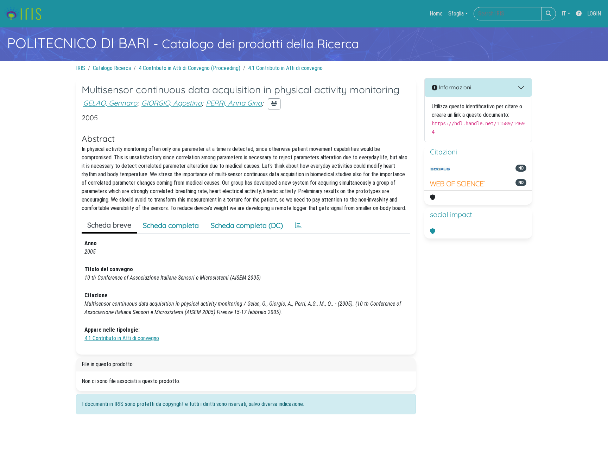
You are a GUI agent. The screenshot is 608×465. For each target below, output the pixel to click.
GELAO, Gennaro (110, 102)
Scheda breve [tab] (109, 225)
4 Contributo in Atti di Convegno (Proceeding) (189, 68)
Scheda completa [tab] (171, 225)
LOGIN (594, 13)
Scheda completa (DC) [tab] (247, 225)
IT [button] (564, 13)
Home (436, 13)
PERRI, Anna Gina (234, 102)
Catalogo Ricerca (112, 68)
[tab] (298, 225)
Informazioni (454, 87)
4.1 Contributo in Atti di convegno (285, 68)
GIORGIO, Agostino (171, 102)
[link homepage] (25, 13)
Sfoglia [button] (456, 13)
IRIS (80, 68)
